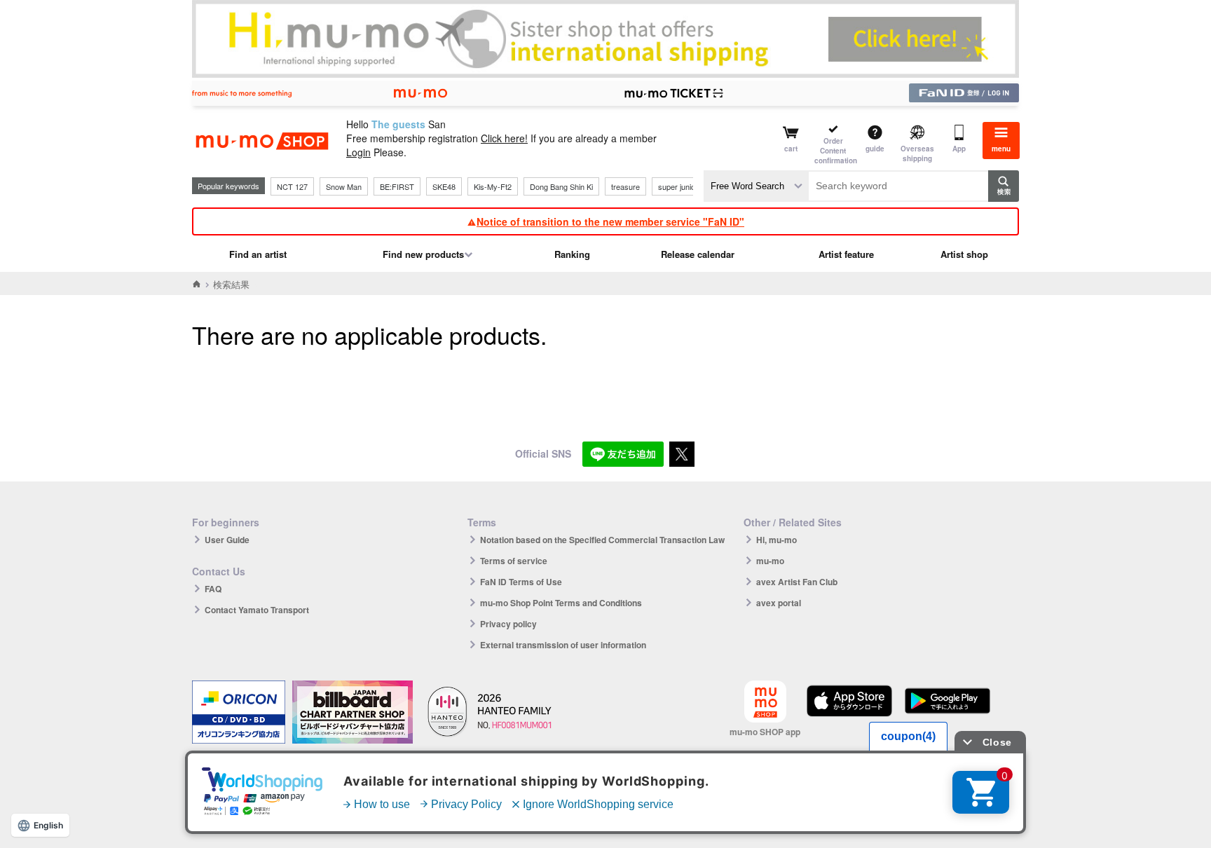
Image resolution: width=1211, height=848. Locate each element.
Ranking (572, 254)
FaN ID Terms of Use (521, 581)
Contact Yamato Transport (257, 609)
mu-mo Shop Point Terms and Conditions (561, 602)
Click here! (504, 138)
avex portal (778, 602)
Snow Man (344, 186)
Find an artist (258, 254)
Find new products (423, 254)
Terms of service (513, 560)
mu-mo (770, 560)
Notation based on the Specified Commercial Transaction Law (602, 539)
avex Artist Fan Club (796, 581)
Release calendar (697, 254)
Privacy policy (508, 623)
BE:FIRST (397, 186)
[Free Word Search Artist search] (756, 186)
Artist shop (964, 254)
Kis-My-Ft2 (493, 186)
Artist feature (846, 254)
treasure (625, 186)
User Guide (227, 539)
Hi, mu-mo (776, 539)
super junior (678, 186)
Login (358, 152)
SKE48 (444, 186)
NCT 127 (292, 186)
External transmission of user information (563, 644)
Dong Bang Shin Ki (561, 186)
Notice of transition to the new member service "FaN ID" (610, 221)
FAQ (213, 588)
